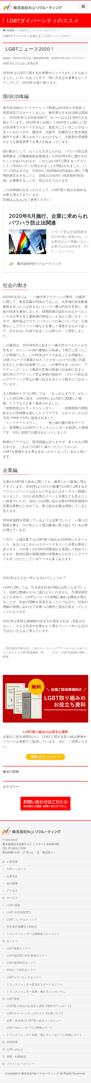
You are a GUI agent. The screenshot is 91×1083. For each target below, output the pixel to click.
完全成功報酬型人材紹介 (22, 926)
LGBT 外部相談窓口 (19, 912)
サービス (12, 897)
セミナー (12, 941)
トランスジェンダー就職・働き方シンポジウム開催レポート (44, 1035)
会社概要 (12, 883)
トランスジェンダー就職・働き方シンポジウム (36, 991)
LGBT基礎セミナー (19, 948)
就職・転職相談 (16, 1056)
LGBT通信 (13, 998)
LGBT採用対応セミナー (21, 962)
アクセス (12, 890)
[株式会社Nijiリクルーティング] (33, 8)
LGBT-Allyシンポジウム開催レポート (30, 1027)
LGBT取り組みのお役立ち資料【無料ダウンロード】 (40, 1006)
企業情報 (12, 861)
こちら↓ (18, 199)
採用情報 (12, 1042)
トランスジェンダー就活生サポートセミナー (35, 984)
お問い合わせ (15, 1049)
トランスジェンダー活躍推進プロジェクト (33, 933)
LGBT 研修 (13, 905)
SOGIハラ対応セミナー (21, 970)
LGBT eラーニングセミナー (24, 977)
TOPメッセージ (16, 869)
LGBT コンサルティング (22, 919)
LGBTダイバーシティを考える (20, 63)
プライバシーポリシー (21, 1063)
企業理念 (12, 876)
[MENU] (83, 6)
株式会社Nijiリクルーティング (40, 1073)
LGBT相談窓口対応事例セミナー (27, 955)
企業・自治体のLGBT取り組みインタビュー (34, 1020)
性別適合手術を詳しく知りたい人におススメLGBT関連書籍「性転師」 (24, 652)
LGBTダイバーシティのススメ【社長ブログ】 (35, 1013)
